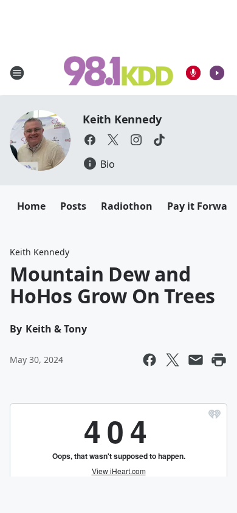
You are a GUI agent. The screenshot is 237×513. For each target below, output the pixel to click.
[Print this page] (218, 359)
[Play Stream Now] (217, 73)
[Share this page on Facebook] (149, 359)
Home (31, 206)
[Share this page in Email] (195, 359)
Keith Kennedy (122, 119)
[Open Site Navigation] (17, 73)
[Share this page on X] (172, 359)
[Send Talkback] (193, 73)
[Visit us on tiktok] (159, 140)
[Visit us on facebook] (90, 140)
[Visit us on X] (113, 140)
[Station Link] (118, 72)
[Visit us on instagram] (136, 140)
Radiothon (127, 206)
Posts (73, 206)
